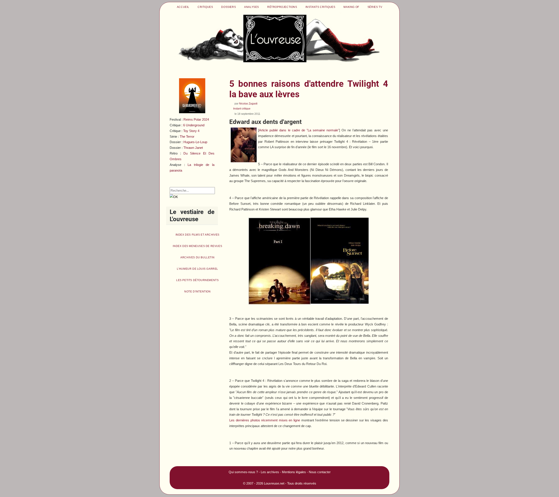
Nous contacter (320, 472)
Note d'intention (197, 291)
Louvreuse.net (274, 483)
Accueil (183, 7)
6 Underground (193, 125)
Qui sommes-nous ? (243, 472)
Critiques (205, 7)
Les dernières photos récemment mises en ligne (264, 420)
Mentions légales (294, 472)
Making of (351, 7)
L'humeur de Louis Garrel (197, 268)
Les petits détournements (197, 280)
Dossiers (228, 7)
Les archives (270, 472)
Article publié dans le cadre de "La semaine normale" (299, 130)
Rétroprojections (282, 7)
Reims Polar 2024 (196, 119)
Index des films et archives (197, 234)
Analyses (251, 7)
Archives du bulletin (197, 257)
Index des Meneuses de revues (197, 246)
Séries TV (374, 7)
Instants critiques (320, 7)
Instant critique (241, 108)
